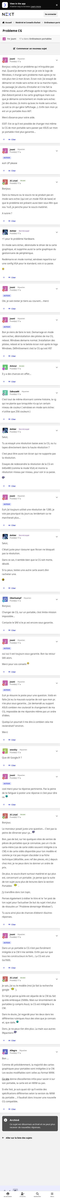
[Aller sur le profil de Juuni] (4, 38)
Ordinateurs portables (40, 38)
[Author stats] (56, 60)
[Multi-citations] (4, 139)
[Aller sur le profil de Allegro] (5, 1051)
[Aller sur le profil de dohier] (5, 232)
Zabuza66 (14, 391)
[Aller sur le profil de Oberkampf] (5, 599)
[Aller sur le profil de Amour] (5, 367)
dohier (13, 231)
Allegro (13, 1050)
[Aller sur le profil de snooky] (5, 751)
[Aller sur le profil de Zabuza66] (5, 392)
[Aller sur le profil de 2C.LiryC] (5, 182)
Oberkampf (15, 598)
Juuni (13, 38)
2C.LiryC (14, 180)
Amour (13, 366)
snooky (13, 749)
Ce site (5, 1079)
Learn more (5, 5)
